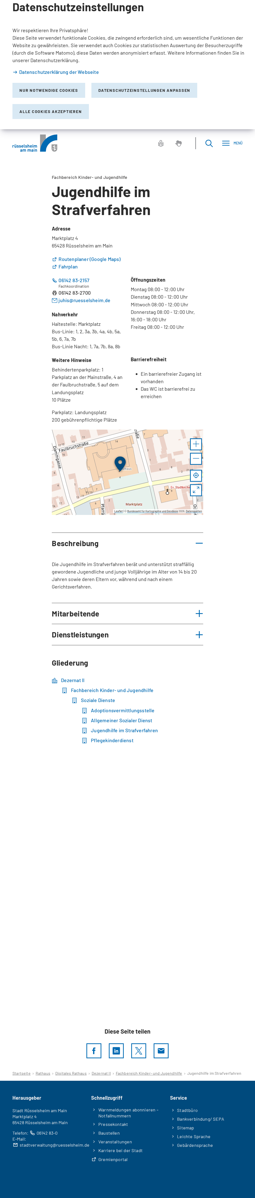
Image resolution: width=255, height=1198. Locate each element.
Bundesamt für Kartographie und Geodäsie (152, 511)
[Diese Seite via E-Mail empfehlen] (161, 1050)
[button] (196, 444)
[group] (127, 472)
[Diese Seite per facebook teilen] (93, 1050)
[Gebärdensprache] (179, 143)
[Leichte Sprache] (161, 143)
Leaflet (118, 511)
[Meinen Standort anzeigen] (196, 476)
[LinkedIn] (116, 1050)
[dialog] (127, 64)
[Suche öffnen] (209, 143)
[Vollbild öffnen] (196, 490)
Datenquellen (194, 511)
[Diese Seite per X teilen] (138, 1050)
